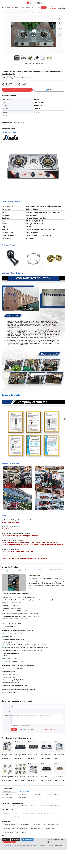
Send (14, 729)
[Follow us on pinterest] (63, 839)
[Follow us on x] (56, 839)
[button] (2, 3)
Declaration (50, 845)
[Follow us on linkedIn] (48, 842)
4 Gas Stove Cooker (49, 828)
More (3, 835)
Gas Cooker (22, 634)
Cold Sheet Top (37, 795)
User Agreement (42, 845)
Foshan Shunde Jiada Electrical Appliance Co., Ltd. (18, 77)
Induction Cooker (29, 813)
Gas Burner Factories (53, 824)
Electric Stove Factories (9, 824)
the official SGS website (40, 570)
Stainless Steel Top (22, 795)
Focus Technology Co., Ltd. (22, 845)
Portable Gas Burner (8, 817)
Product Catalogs (24, 791)
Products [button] (16, 7)
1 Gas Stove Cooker (22, 828)
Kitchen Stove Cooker (8, 828)
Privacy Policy (58, 845)
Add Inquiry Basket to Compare (34, 63)
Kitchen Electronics (24, 12)
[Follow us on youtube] (61, 839)
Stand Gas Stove (53, 795)
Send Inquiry (17, 90)
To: (10, 711)
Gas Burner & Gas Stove (37, 12)
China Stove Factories (23, 824)
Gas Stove (15, 634)
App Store (5, 839)
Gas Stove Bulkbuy (21, 832)
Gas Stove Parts (22, 797)
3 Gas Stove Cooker (8, 832)
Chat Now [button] (51, 90)
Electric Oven (18, 813)
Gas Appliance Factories (39, 824)
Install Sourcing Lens (9, 842)
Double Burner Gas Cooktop (44, 813)
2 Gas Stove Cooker (35, 828)
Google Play (16, 839)
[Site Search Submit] (44, 7)
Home (3, 12)
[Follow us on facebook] (53, 839)
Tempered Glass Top (7, 795)
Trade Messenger (27, 839)
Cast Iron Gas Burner (7, 797)
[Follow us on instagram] (58, 839)
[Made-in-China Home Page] (33, 2)
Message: (8, 715)
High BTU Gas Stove (22, 817)
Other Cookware (7, 813)
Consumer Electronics (11, 12)
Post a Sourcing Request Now (47, 729)
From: (9, 707)
